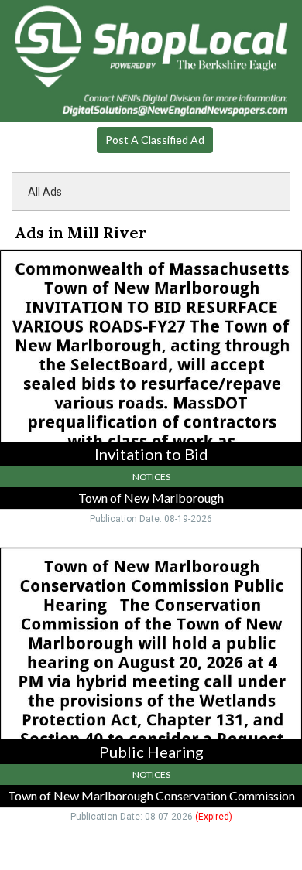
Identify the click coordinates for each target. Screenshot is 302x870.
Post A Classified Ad (154, 139)
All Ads (45, 192)
